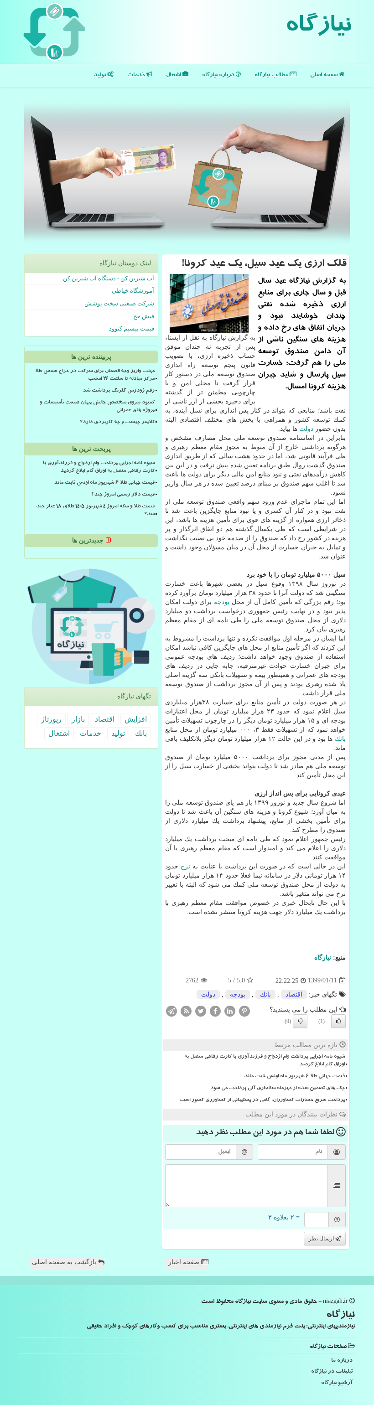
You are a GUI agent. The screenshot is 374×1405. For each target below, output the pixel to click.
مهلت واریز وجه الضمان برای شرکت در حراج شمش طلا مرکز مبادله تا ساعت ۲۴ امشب (95, 375)
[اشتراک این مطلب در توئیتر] (200, 1010)
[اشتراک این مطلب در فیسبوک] (215, 1010)
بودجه (221, 602)
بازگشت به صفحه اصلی (65, 1262)
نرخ (185, 866)
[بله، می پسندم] (338, 1021)
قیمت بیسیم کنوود (131, 328)
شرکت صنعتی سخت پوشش (119, 303)
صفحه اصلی (324, 75)
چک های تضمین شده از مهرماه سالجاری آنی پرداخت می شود (277, 1088)
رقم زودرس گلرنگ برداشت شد (119, 391)
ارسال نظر (322, 1238)
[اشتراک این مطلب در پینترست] (244, 1010)
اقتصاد (294, 994)
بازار (78, 719)
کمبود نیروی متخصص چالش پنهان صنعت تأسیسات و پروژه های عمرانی (97, 406)
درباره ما (342, 1361)
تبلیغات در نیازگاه (332, 1372)
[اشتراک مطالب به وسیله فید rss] (186, 1010)
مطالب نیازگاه (272, 75)
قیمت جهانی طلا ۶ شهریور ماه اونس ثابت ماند (294, 1077)
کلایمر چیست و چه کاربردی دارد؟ (117, 422)
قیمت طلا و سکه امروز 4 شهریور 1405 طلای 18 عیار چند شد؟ (95, 510)
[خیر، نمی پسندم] (300, 1021)
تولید (100, 75)
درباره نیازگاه (219, 75)
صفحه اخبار (184, 1262)
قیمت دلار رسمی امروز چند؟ (123, 495)
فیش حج (143, 316)
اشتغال (174, 75)
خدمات (136, 75)
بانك (340, 738)
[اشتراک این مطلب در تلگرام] (171, 1010)
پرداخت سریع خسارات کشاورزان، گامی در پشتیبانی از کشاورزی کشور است (262, 1100)
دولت (306, 428)
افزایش (136, 719)
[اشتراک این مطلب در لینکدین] (229, 1010)
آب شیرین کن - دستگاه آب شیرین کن (108, 278)
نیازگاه (318, 27)
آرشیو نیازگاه (337, 1383)
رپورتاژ (51, 719)
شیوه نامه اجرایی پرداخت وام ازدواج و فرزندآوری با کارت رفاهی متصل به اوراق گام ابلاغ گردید (264, 1061)
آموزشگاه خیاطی (133, 290)
